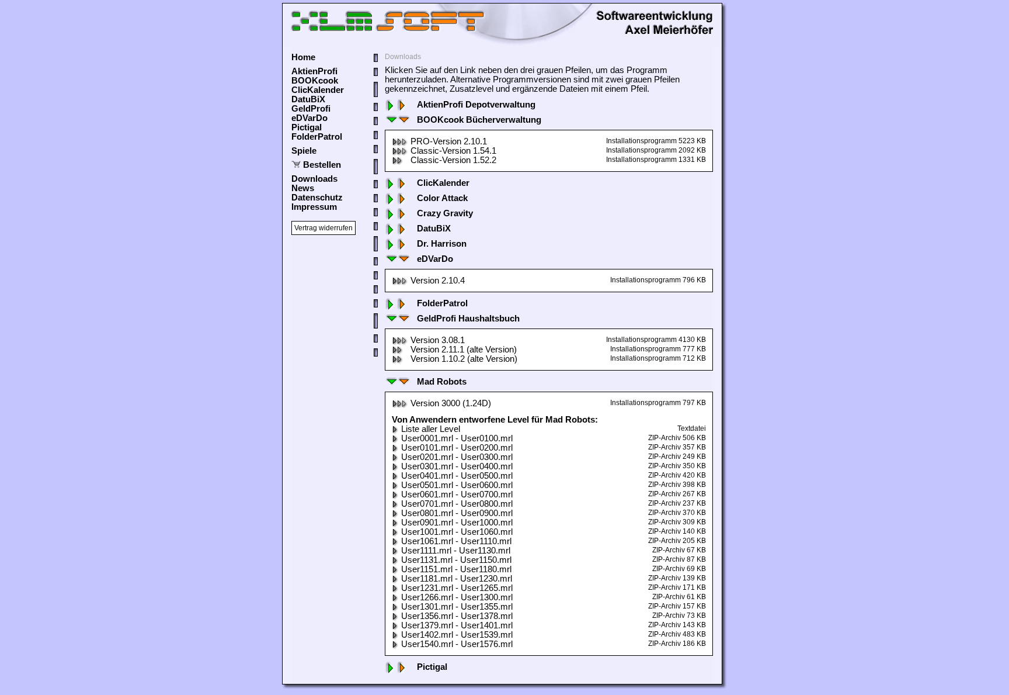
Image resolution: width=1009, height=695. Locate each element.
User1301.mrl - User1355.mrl (457, 606)
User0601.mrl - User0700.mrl (457, 494)
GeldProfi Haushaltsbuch (468, 318)
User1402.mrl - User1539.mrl (457, 634)
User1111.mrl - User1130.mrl (455, 550)
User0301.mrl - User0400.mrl (457, 466)
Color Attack (442, 198)
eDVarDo (309, 118)
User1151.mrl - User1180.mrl (456, 569)
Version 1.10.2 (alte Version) (463, 359)
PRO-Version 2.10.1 (448, 141)
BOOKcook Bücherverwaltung (479, 120)
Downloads (314, 179)
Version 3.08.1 (437, 340)
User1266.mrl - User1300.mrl (457, 597)
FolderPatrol (316, 136)
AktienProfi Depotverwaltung (476, 104)
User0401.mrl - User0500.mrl (457, 475)
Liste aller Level (430, 429)
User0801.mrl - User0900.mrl (457, 513)
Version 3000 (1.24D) (450, 403)
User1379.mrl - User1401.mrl (457, 625)
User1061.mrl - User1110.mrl (456, 541)
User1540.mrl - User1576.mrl (457, 644)
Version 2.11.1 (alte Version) (463, 349)
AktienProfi (314, 71)
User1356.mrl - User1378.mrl (457, 616)
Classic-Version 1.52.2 (453, 160)
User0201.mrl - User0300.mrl (457, 457)
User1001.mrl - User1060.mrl (457, 532)
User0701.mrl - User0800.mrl (457, 504)
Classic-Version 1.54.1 (453, 150)
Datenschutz (317, 197)
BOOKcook (314, 80)
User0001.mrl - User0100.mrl (457, 438)
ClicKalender (317, 90)
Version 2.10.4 (437, 280)
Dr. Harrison (442, 243)
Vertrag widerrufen (323, 228)
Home (303, 57)
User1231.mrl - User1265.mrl (457, 588)
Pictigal (306, 127)
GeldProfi (310, 108)
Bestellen (322, 165)
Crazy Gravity (445, 213)
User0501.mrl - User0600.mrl (457, 485)
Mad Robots (442, 381)
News (302, 188)
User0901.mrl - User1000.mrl (457, 522)
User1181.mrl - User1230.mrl (456, 578)
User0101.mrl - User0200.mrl (457, 447)
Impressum (314, 207)
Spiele (303, 150)
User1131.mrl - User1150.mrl (456, 560)
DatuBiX (308, 99)
